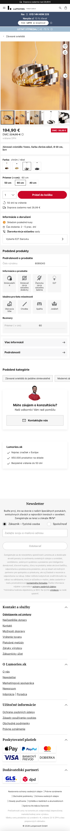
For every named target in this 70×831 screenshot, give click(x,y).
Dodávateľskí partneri (21, 770)
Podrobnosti (12, 352)
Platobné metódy (13, 642)
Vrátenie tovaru (12, 637)
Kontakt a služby (16, 607)
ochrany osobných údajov (44, 586)
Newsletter (9, 677)
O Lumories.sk (14, 664)
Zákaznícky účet (13, 654)
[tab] (35, 630)
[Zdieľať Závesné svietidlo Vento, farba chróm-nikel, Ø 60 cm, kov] (65, 52)
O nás (6, 671)
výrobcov (54, 590)
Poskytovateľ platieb (19, 739)
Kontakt (7, 625)
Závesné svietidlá (15, 36)
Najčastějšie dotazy (15, 620)
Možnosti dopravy (14, 631)
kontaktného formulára (37, 583)
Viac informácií (14, 342)
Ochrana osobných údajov (19, 712)
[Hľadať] (60, 8)
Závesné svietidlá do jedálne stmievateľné (27, 378)
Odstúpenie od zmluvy (17, 614)
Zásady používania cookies (19, 718)
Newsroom (9, 688)
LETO (33, 22)
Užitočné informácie (19, 704)
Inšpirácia (8, 694)
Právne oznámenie (14, 729)
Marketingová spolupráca (18, 683)
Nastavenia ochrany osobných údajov (25, 791)
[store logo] (24, 8)
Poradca (22, 694)
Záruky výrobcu (12, 648)
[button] (7, 117)
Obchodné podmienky (16, 723)
